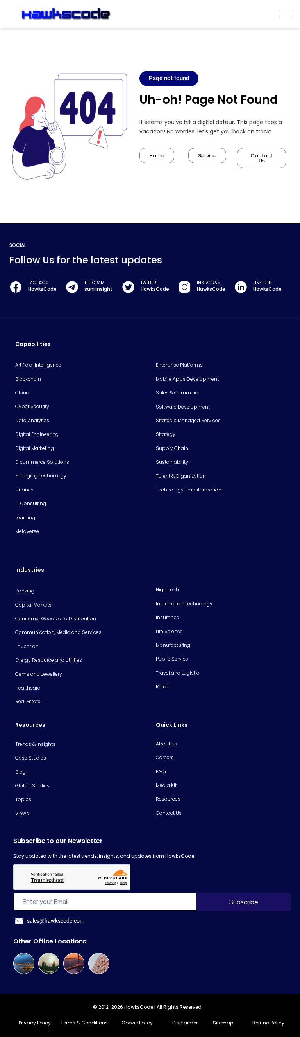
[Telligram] (72, 287)
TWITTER (148, 283)
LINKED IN (262, 283)
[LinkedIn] (240, 287)
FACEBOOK (38, 283)
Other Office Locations (49, 941)
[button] (168, 78)
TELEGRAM (94, 283)
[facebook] (15, 287)
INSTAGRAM (209, 283)
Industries (29, 570)
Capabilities (33, 344)
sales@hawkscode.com (55, 921)
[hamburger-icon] (285, 14)
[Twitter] (128, 287)
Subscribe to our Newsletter (58, 840)
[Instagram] (184, 287)
